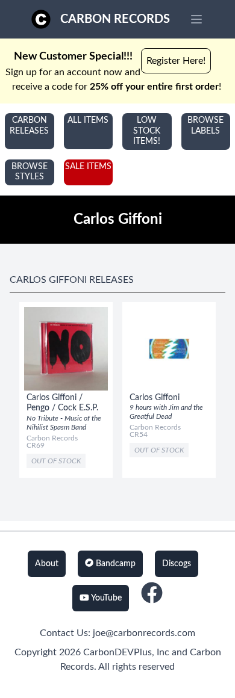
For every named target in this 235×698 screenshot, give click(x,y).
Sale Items (88, 166)
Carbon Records (115, 19)
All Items (87, 120)
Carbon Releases (29, 125)
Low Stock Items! (146, 131)
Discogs (176, 564)
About (46, 564)
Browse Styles (29, 172)
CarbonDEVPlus (117, 652)
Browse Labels (205, 125)
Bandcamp (114, 564)
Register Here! (175, 61)
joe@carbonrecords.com (144, 633)
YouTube (105, 598)
